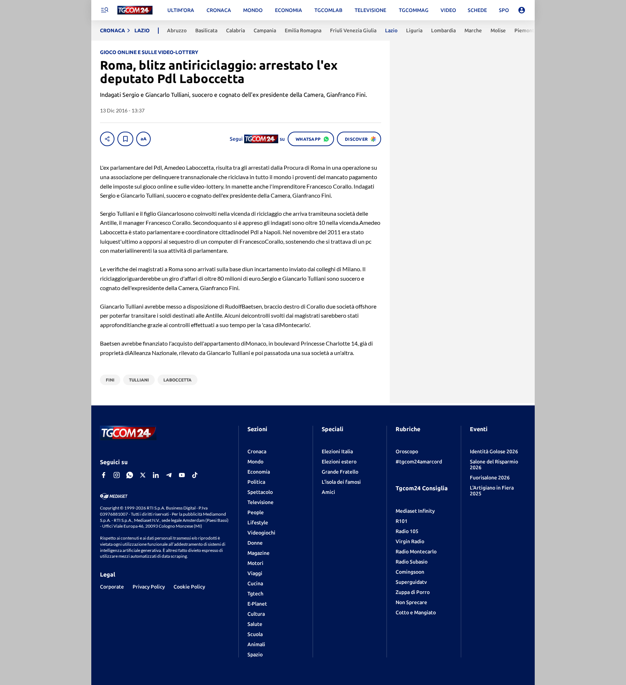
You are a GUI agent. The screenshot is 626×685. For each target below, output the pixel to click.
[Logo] (135, 10)
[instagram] (116, 475)
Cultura (256, 614)
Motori (255, 563)
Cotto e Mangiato (416, 612)
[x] (142, 475)
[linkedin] (155, 475)
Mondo (255, 462)
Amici (328, 492)
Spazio (255, 654)
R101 (402, 521)
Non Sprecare (411, 602)
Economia (258, 472)
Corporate (112, 587)
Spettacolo (260, 492)
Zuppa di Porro (413, 592)
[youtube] (181, 475)
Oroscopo (407, 451)
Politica (256, 482)
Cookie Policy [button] (189, 587)
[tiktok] (195, 475)
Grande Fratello (340, 472)
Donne (255, 543)
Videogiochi (261, 533)
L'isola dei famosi (341, 482)
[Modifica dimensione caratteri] (143, 139)
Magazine (258, 553)
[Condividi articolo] (107, 139)
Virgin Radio (410, 541)
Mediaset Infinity (415, 511)
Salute (254, 624)
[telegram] (168, 475)
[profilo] (522, 10)
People (255, 512)
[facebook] (103, 475)
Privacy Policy (149, 587)
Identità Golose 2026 (494, 451)
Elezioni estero (339, 462)
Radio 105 (407, 531)
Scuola (255, 634)
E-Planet (257, 604)
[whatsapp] (129, 475)
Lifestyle (257, 522)
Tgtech (255, 594)
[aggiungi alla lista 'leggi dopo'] (125, 139)
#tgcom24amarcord (419, 462)
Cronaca (256, 451)
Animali (256, 644)
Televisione (260, 502)
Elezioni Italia (337, 451)
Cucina (255, 583)
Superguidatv (411, 582)
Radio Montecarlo (416, 551)
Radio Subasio (411, 562)
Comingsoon (410, 572)
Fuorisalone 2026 (490, 477)
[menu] (104, 10)
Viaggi (254, 573)
